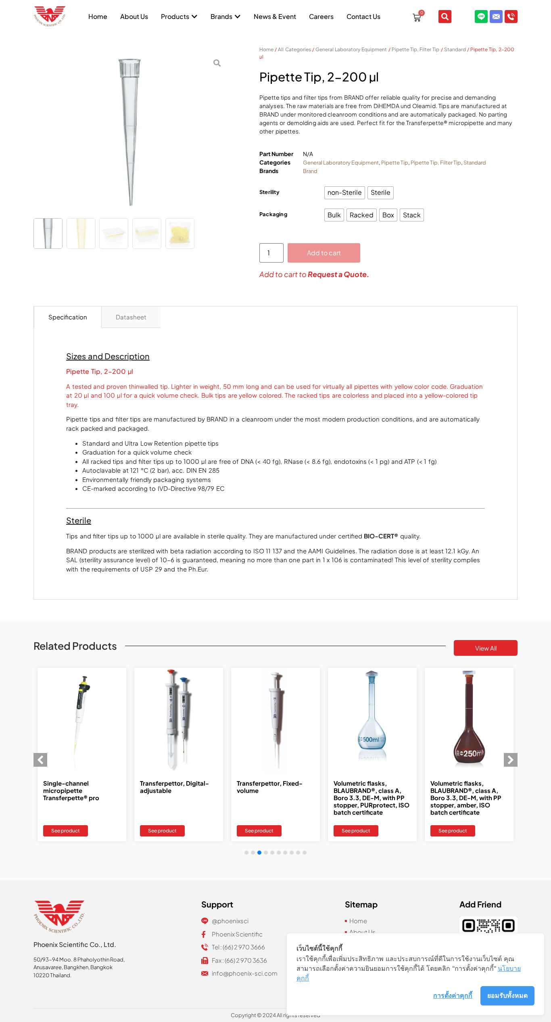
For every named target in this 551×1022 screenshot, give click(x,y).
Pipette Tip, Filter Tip (416, 49)
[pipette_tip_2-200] (130, 133)
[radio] (345, 193)
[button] (511, 760)
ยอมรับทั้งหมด (507, 995)
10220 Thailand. (52, 975)
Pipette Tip (394, 162)
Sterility (269, 192)
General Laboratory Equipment (351, 49)
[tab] (68, 317)
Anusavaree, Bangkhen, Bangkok (73, 967)
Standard (455, 49)
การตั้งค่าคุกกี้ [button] (452, 995)
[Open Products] (194, 16)
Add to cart (324, 252)
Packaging (273, 214)
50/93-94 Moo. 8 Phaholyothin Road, (79, 959)
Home (266, 49)
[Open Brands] (237, 16)
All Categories (294, 49)
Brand (310, 171)
